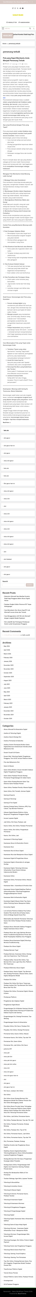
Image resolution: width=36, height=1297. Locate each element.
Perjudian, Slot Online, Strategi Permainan (16, 1030)
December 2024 (8, 711)
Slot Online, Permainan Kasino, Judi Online (17, 1134)
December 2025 (8, 665)
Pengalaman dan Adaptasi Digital (14, 1001)
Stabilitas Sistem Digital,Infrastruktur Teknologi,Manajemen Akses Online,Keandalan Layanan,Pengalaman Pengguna (18, 1153)
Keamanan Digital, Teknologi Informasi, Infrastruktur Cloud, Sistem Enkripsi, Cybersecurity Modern (16, 870)
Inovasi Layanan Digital (11, 818)
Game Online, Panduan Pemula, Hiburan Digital (18, 787)
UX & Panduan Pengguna (11, 1284)
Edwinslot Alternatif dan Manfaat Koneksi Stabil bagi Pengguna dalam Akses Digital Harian (17, 598)
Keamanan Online (9, 876)
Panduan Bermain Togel (11, 950)
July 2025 (7, 684)
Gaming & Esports (9, 795)
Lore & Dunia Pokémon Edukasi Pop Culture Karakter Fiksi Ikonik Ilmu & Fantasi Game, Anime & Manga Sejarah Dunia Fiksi (17, 913)
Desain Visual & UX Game (12, 752)
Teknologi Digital (9, 1215)
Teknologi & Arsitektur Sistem (13, 1186)
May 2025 (7, 692)
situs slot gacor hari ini (11, 1075)
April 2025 (7, 695)
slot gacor (7, 438)
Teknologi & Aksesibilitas (11, 1182)
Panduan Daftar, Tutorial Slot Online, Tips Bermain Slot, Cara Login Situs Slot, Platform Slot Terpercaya (17, 962)
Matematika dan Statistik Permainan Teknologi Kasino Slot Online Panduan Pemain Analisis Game (18, 921)
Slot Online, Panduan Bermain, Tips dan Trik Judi (18, 1120)
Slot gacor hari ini (9, 483)
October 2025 (8, 673)
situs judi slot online (10, 1064)
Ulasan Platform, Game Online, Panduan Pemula (18, 1277)
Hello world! (26, 635)
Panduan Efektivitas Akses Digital (14, 968)
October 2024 (8, 718)
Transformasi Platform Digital (13, 1269)
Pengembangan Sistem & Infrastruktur (15, 1022)
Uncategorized (8, 1280)
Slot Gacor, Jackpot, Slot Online (13, 1091)
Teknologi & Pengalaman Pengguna (14, 1207)
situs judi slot (8, 1056)
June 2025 (7, 688)
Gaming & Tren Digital (10, 803)
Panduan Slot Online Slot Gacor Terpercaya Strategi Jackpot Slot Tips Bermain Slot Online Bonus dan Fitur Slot (18, 985)
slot (4, 98)
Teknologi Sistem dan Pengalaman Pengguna (17, 1246)
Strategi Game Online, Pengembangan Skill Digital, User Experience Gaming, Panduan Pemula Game (17, 1167)
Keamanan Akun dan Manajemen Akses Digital (18, 854)
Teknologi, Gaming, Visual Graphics (15, 1253)
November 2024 (8, 715)
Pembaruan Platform (10, 997)
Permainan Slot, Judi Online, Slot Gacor (16, 1045)
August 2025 (7, 680)
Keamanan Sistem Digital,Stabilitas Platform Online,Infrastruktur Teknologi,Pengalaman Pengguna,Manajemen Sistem (17, 891)
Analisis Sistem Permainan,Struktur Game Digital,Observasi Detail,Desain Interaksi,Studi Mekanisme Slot (18, 747)
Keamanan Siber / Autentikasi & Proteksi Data (18, 885)
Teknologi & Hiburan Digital (12, 1190)
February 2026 (8, 657)
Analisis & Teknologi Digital (12, 733)
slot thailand (7, 559)
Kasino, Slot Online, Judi (11, 835)
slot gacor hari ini (9, 445)
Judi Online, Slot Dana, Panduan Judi (15, 822)
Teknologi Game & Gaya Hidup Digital (15, 1224)
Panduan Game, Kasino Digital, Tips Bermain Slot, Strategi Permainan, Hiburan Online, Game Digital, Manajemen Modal (18, 974)
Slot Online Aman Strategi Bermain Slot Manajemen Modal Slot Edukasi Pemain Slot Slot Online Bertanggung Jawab (17, 1100)
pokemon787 (8, 1049)
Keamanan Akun (9, 847)
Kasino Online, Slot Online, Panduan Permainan (18, 826)
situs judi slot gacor (10, 1060)
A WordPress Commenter (12, 635)
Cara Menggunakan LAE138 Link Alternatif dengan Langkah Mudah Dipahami (16, 2)
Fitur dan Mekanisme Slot (12, 762)
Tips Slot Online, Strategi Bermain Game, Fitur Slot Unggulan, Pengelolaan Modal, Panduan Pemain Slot (18, 1263)
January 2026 (8, 661)
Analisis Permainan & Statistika (13, 741)
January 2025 (8, 707)
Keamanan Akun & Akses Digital (14, 851)
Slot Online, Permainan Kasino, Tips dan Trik (17, 1137)
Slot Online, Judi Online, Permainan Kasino (17, 1116)
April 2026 (7, 650)
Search (5, 581)
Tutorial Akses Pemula (11, 1273)
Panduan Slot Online (10, 979)
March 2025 (7, 699)
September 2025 (9, 676)
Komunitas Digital (9, 907)
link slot (6, 468)
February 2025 (8, 703)
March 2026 (7, 654)
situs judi (6, 1053)
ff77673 (7, 64)
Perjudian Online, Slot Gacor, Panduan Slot (17, 1026)
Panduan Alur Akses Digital (12, 946)
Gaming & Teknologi (10, 799)
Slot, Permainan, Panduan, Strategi (14, 1141)
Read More (6, 422)
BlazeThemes (22, 1293)
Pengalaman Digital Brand (12, 1005)
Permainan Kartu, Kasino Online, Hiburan (16, 1034)
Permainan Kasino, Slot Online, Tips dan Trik (17, 1037)
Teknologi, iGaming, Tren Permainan (15, 1257)
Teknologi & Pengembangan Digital (14, 1211)
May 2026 (7, 646)
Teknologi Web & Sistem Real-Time (14, 1250)
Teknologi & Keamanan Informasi (14, 1203)
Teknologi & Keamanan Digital (13, 1199)
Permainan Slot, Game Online (13, 1041)
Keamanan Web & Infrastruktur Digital (15, 897)
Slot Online (7, 1094)
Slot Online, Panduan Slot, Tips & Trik (15, 1130)
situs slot (7, 499)
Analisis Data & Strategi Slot (12, 737)
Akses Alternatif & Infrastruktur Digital (15, 729)
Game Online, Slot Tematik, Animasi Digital (17, 791)
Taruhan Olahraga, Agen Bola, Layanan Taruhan (18, 1178)
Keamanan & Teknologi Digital (13, 839)
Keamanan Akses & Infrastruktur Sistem (16, 843)
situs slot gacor (8, 461)
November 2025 (8, 669)
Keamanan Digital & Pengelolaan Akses (16, 858)
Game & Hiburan (9, 766)
